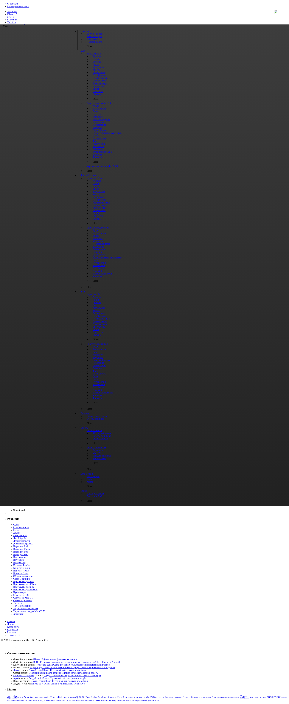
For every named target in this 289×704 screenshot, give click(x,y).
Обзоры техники (21, 578)
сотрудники (132, 700)
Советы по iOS (21, 595)
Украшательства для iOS (25, 608)
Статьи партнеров (22, 600)
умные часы (142, 700)
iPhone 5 (88, 697)
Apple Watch (30, 697)
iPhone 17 (12, 14)
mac (126, 697)
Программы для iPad (23, 581)
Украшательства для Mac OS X (29, 611)
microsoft (175, 697)
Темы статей (13, 635)
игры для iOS (43, 700)
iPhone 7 (120, 697)
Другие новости (21, 541)
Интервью (18, 560)
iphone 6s (112, 697)
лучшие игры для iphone (81, 700)
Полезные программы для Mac (228, 697)
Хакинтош (18, 614)
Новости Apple (21, 570)
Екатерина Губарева (23, 675)
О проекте (12, 3)
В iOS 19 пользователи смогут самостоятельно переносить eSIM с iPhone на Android (76, 662)
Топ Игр (11, 22)
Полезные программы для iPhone (203, 697)
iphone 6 (105, 697)
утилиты (151, 700)
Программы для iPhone (25, 584)
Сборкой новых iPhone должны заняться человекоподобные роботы (63, 673)
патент (103, 700)
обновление (95, 700)
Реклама (11, 632)
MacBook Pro (140, 697)
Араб (16, 678)
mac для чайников (163, 697)
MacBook (131, 697)
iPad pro (73, 697)
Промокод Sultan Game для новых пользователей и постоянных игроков (73, 664)
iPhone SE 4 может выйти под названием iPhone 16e (58, 683)
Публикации (19, 592)
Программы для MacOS (25, 589)
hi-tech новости (21, 527)
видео (35, 700)
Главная (11, 621)
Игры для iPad (20, 546)
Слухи (244, 697)
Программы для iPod (23, 587)
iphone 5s (96, 697)
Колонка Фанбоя (21, 565)
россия (125, 700)
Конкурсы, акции (22, 568)
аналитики (274, 696)
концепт (52, 700)
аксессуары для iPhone (258, 697)
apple (12, 696)
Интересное (19, 562)
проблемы (118, 700)
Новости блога (20, 573)
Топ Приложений (22, 606)
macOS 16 (12, 19)
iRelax (16, 530)
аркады (284, 697)
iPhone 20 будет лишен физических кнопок (55, 659)
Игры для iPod (20, 551)
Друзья (10, 624)
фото (157, 700)
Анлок (16, 532)
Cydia (16, 524)
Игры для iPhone (21, 549)
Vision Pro (12, 11)
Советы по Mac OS (23, 597)
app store (39, 697)
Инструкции (19, 557)
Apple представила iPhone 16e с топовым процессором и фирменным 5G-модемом (72, 667)
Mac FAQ (150, 697)
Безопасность (20, 535)
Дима (16, 670)
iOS (50, 697)
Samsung (187, 697)
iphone (80, 696)
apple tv (20, 697)
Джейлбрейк (19, 538)
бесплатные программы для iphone (19, 700)
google (46, 697)
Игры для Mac (20, 554)
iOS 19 (10, 17)
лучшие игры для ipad (63, 700)
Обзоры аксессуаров (23, 576)
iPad (59, 697)
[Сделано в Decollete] (10, 647)
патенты (110, 700)
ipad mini (66, 697)
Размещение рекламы (18, 6)
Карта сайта (13, 627)
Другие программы (23, 543)
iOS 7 (55, 697)
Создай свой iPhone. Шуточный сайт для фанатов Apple (57, 670)
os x (180, 697)
